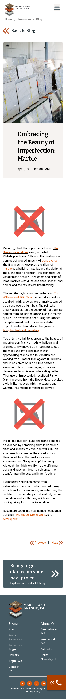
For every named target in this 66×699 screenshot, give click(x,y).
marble (7, 268)
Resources (24, 19)
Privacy (37, 691)
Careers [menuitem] (14, 655)
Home (8, 19)
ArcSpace (22, 515)
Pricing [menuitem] (13, 623)
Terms (29, 691)
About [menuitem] (13, 629)
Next (55, 542)
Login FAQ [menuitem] (15, 661)
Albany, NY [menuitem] (47, 623)
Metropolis (10, 519)
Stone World (38, 515)
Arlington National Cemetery (21, 330)
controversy (49, 260)
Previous (40, 542)
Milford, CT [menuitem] (48, 649)
